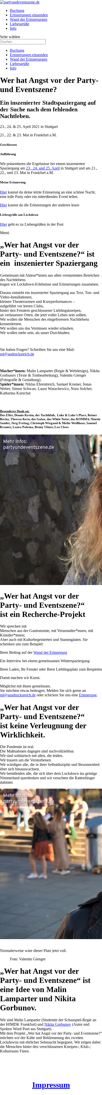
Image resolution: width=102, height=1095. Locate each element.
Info (13, 28)
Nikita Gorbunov (57, 1024)
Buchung (17, 10)
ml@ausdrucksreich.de (18, 695)
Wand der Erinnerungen (28, 19)
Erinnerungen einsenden (29, 15)
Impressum (51, 1084)
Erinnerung (88, 695)
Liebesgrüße (19, 24)
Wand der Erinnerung (50, 652)
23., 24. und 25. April (43, 168)
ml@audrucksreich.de (17, 354)
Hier (3, 192)
